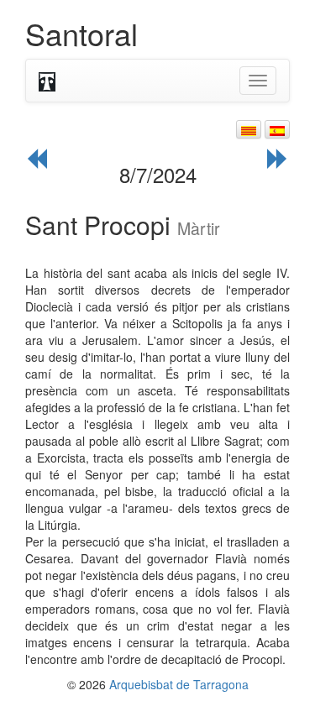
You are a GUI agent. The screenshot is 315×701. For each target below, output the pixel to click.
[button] (248, 129)
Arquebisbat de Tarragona (179, 684)
